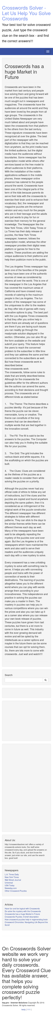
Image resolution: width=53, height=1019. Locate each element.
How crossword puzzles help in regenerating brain (26, 919)
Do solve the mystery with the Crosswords (23, 911)
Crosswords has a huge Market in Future (22, 914)
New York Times (12, 877)
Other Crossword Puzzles (16, 890)
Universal (9, 882)
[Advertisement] (25, 720)
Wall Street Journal (13, 879)
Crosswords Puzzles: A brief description (22, 916)
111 (29, 1009)
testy (23, 1009)
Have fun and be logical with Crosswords (22, 908)
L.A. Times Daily (12, 874)
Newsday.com (11, 888)
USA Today (9, 885)
